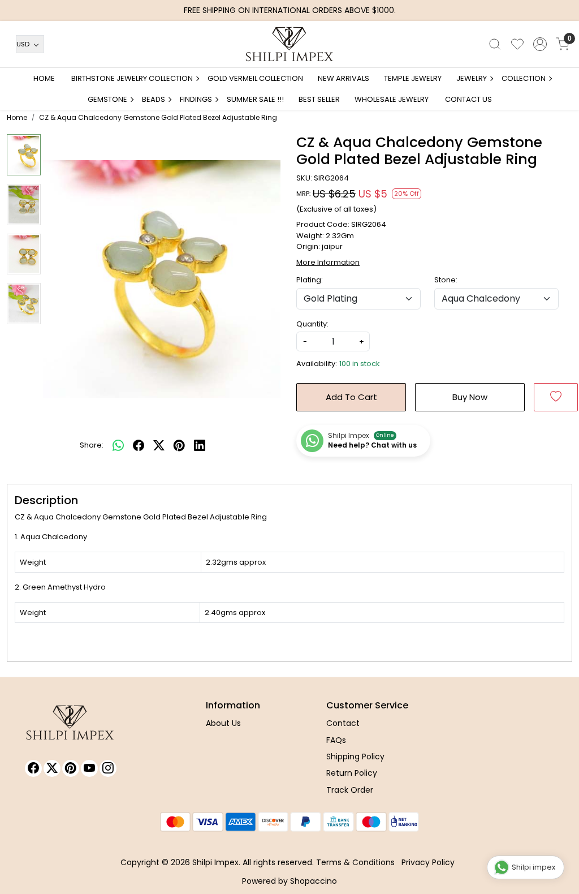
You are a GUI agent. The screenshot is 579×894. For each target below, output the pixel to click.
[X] (52, 768)
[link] (494, 44)
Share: (91, 445)
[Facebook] (33, 768)
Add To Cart (351, 397)
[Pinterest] (70, 768)
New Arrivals (343, 78)
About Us (223, 723)
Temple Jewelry (413, 78)
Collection (524, 78)
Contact (343, 723)
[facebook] (138, 445)
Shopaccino (313, 881)
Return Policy (351, 773)
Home (44, 78)
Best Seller (319, 99)
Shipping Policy (355, 756)
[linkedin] (199, 445)
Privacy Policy (428, 862)
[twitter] (159, 445)
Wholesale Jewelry (392, 99)
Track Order (349, 790)
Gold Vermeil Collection (255, 78)
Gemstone (107, 99)
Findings (196, 99)
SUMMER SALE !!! (255, 99)
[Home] (289, 44)
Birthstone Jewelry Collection (132, 78)
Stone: (445, 279)
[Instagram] (108, 768)
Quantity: (312, 324)
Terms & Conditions (355, 862)
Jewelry (471, 78)
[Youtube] (89, 768)
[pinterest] (179, 445)
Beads (153, 99)
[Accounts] (540, 44)
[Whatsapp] (118, 445)
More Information (328, 262)
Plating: (309, 279)
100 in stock (359, 363)
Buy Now (469, 397)
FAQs (336, 740)
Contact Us (468, 99)
